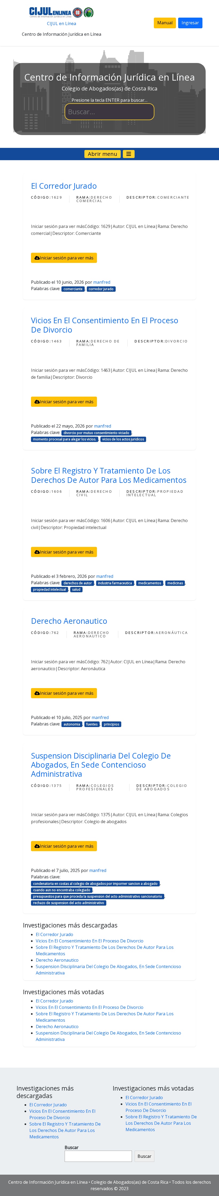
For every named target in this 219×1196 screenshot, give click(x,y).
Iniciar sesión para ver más (66, 258)
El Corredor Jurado (64, 185)
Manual (165, 23)
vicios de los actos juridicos (123, 439)
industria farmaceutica (115, 583)
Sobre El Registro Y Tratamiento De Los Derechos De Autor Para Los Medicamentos (108, 475)
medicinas (175, 583)
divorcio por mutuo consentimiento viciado (96, 433)
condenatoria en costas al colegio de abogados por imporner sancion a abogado (95, 883)
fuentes (91, 724)
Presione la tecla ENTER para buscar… (109, 100)
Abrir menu (102, 153)
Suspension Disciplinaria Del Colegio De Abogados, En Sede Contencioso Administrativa (101, 764)
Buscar (72, 1147)
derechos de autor (78, 583)
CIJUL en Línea (61, 23)
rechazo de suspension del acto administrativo (68, 903)
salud (76, 589)
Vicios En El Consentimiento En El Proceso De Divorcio (104, 324)
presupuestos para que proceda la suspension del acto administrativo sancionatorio (97, 896)
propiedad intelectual (49, 589)
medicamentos (149, 583)
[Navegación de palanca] (129, 154)
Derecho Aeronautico (69, 620)
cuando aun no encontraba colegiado (61, 890)
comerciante (73, 289)
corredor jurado (101, 289)
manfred (101, 282)
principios (111, 724)
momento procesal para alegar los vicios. (64, 439)
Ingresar (190, 23)
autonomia (72, 724)
